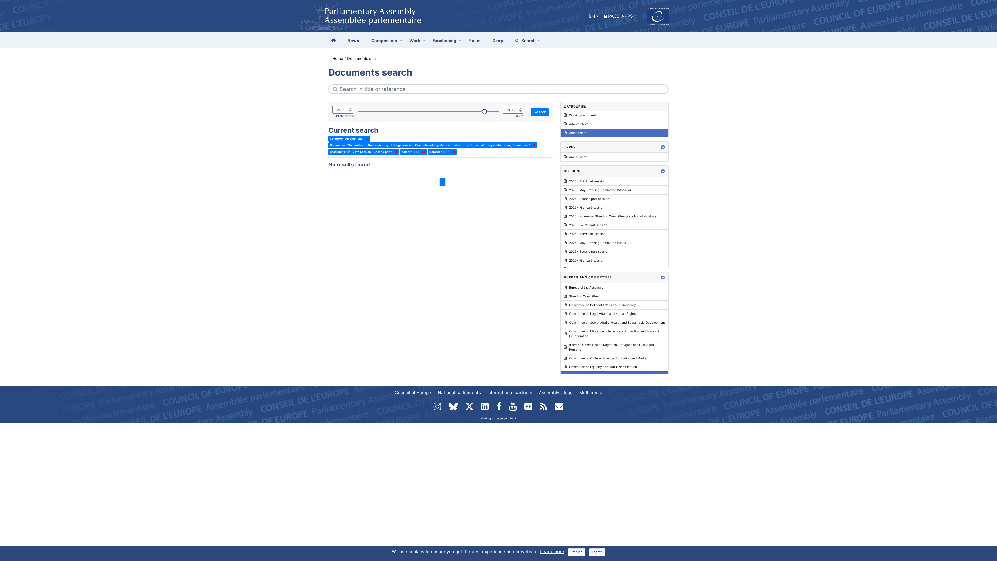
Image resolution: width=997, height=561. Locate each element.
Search (528, 40)
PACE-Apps (620, 16)
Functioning (444, 40)
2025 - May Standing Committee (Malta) (598, 243)
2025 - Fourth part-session (588, 225)
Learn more (552, 551)
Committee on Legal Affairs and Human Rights (602, 314)
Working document (582, 115)
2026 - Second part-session (589, 199)
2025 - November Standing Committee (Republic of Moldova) (613, 216)
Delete (366, 138)
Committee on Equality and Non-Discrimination (603, 367)
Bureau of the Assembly (586, 287)
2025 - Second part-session (589, 251)
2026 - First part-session (586, 207)
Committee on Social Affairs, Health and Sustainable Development (617, 322)
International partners (509, 392)
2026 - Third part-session (587, 181)
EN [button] (592, 16)
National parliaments (459, 392)
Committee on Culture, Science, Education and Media (607, 358)
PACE (513, 418)
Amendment (578, 133)
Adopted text (578, 124)
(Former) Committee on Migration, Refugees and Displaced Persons (611, 347)
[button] (663, 147)
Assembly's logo (556, 392)
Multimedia (590, 392)
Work (414, 40)
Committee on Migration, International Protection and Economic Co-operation (615, 333)
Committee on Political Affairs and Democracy (602, 305)
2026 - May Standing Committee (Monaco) (600, 190)
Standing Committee (584, 296)
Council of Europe (413, 392)
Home (337, 58)
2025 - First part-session (586, 260)
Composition (384, 40)
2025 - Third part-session (587, 234)
